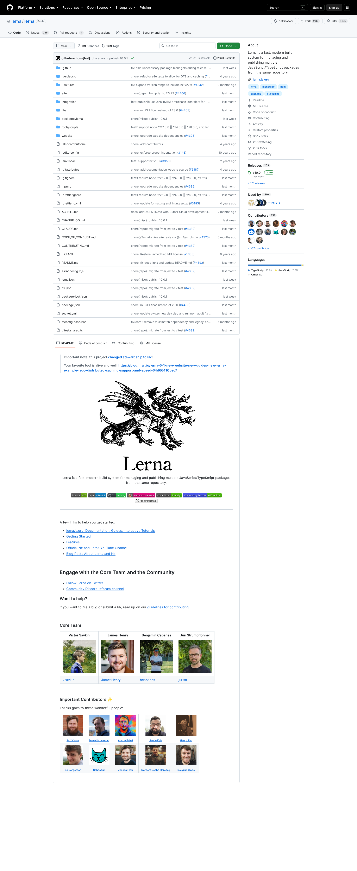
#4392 (198, 262)
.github (66, 68)
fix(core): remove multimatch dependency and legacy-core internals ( (178, 322)
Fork (311, 21)
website (67, 135)
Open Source (97, 7)
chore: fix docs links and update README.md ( (162, 262)
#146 (181, 152)
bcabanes (147, 680)
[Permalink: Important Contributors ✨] (57, 699)
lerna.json (68, 279)
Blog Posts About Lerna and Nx (90, 554)
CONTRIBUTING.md (75, 245)
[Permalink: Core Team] (57, 625)
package (256, 93)
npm (283, 86)
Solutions (47, 7)
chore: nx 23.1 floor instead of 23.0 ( (155, 110)
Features (73, 542)
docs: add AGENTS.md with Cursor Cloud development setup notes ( (177, 212)
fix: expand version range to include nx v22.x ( (162, 85)
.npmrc (66, 186)
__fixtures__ (69, 85)
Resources (71, 7)
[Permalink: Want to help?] (57, 599)
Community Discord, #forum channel (95, 589)
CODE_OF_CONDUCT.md (79, 237)
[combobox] (189, 46)
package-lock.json (74, 296)
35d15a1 (192, 57)
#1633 (188, 254)
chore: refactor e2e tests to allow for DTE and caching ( (168, 76)
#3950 (165, 161)
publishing (273, 93)
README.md (70, 262)
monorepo (268, 86)
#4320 (204, 237)
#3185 (194, 203)
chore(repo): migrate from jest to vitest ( (158, 228)
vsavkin (68, 680)
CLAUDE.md (70, 228)
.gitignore (68, 178)
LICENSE (68, 254)
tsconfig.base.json (74, 322)
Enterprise (123, 7)
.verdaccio (69, 76)
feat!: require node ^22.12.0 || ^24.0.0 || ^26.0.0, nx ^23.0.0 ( (172, 178)
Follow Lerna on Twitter (84, 583)
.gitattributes (70, 169)
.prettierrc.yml (71, 203)
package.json (71, 305)
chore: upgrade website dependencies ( (158, 135)
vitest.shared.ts (72, 330)
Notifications (286, 21)
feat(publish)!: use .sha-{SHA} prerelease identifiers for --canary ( (175, 101)
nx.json (66, 288)
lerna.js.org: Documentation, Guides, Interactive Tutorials (110, 530)
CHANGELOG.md (73, 220)
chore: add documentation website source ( (160, 169)
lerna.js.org (261, 79)
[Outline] (234, 343)
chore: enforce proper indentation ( (154, 152)
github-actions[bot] (76, 58)
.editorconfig (70, 152)
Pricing (145, 7)
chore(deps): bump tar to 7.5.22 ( (153, 93)
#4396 (189, 135)
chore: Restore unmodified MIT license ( (157, 254)
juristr (182, 680)
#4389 (189, 228)
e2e (64, 93)
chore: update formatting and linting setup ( (160, 203)
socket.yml (69, 313)
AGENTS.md (70, 212)
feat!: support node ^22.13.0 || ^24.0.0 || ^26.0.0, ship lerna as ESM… (178, 127)
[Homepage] (10, 7)
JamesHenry (111, 680)
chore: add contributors (147, 144)
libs (64, 110)
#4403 (184, 110)
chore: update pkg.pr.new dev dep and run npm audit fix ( (170, 313)
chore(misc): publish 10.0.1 (110, 58)
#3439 (210, 76)
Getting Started (78, 536)
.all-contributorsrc (74, 144)
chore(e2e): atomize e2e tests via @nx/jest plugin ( (165, 237)
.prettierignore (71, 195)
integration (69, 101)
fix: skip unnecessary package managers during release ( (169, 68)
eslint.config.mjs (72, 271)
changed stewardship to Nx (130, 357)
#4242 (198, 85)
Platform (25, 7)
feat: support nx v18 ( (145, 161)
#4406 (180, 93)
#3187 (194, 169)
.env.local (68, 161)
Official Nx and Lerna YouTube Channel (96, 548)
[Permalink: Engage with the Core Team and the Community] (57, 572)
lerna (16, 21)
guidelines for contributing (168, 607)
